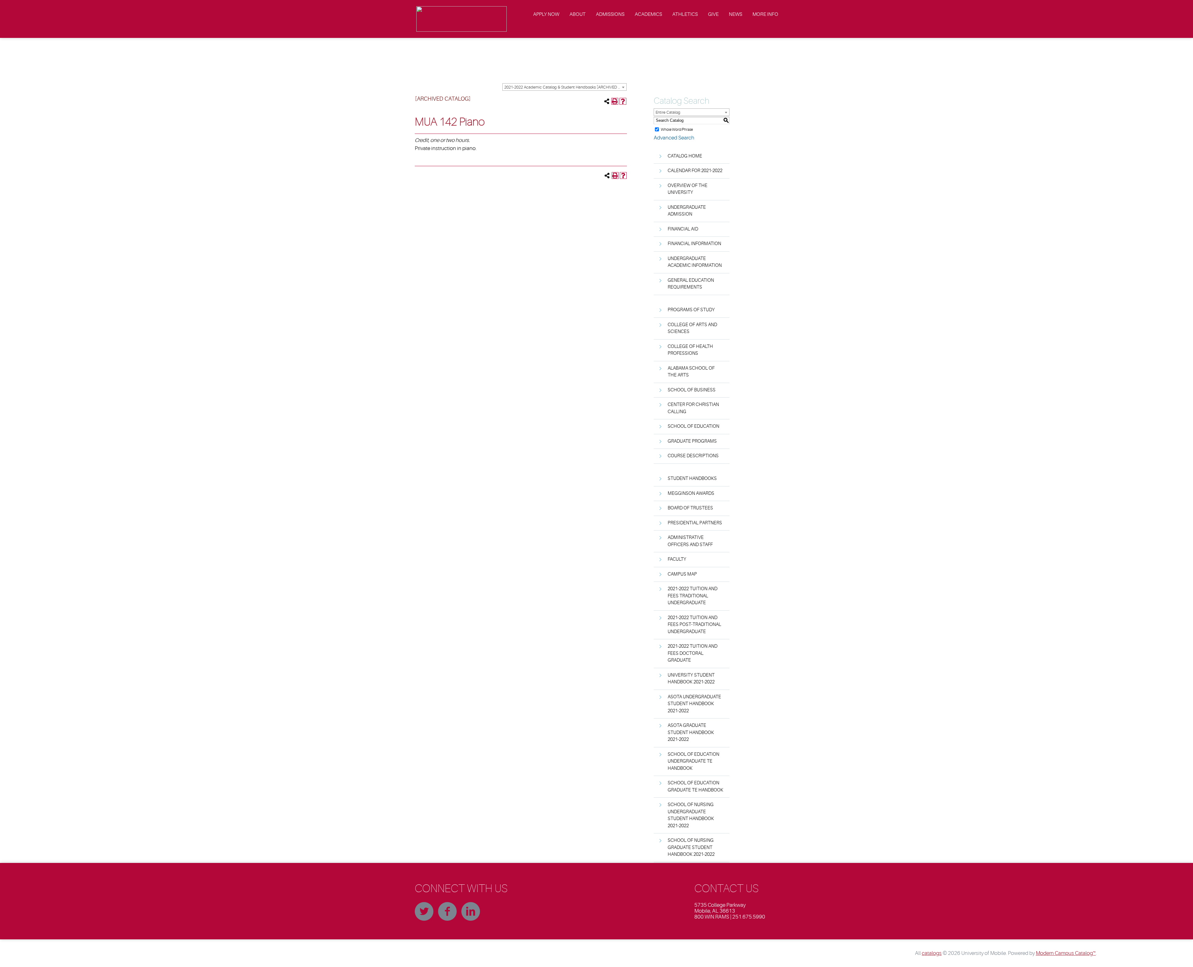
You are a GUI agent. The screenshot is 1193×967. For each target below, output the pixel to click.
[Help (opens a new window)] (622, 101)
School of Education (693, 426)
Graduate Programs (692, 441)
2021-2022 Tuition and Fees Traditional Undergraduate (692, 595)
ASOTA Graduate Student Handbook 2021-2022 (691, 732)
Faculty (677, 559)
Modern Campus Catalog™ (1066, 953)
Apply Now (546, 14)
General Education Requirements (691, 284)
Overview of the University (687, 189)
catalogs (932, 953)
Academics (648, 14)
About (577, 14)
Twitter (424, 911)
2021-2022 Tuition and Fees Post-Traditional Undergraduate (694, 624)
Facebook (447, 911)
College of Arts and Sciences (692, 328)
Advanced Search (674, 138)
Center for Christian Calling (693, 408)
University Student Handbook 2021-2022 (691, 679)
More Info (765, 14)
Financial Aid (683, 229)
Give (713, 14)
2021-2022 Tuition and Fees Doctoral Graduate (692, 653)
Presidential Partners (695, 523)
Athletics (685, 14)
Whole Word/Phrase (677, 129)
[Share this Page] (606, 101)
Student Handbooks (692, 478)
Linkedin (470, 911)
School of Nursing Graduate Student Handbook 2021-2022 (691, 847)
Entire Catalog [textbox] (668, 112)
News (735, 14)
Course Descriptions (693, 455)
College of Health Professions (690, 350)
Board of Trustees (690, 508)
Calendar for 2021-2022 (695, 170)
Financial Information (694, 243)
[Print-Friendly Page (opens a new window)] (614, 101)
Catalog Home (685, 156)
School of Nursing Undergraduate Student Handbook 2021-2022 (691, 815)
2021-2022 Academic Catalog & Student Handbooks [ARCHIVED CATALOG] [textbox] (565, 87)
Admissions (610, 14)
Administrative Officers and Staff (690, 541)
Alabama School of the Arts (691, 372)
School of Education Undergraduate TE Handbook (693, 761)
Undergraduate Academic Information (695, 262)
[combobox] (564, 87)
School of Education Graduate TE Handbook (695, 786)
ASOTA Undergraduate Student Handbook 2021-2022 (694, 704)
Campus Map (682, 574)
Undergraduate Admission (687, 211)
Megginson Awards (691, 493)
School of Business (691, 390)
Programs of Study (691, 309)
